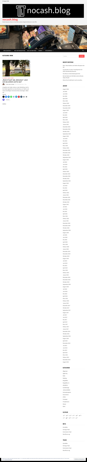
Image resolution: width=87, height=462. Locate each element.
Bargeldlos (65, 380)
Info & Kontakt (7, 50)
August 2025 (66, 110)
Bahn (64, 376)
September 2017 (67, 310)
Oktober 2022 (66, 178)
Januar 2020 (66, 249)
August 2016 (66, 338)
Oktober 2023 (66, 155)
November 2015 (66, 343)
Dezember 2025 (66, 105)
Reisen (9, 78)
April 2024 (65, 143)
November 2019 (66, 254)
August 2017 (66, 312)
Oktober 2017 (66, 308)
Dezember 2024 (66, 127)
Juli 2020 (65, 235)
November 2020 (66, 225)
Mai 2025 (65, 115)
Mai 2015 (65, 350)
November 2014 (66, 359)
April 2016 (65, 341)
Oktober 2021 (66, 202)
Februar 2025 (66, 122)
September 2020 (67, 230)
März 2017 (65, 324)
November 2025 (66, 108)
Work (12, 78)
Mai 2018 (65, 294)
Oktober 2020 (66, 228)
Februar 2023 (66, 171)
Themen (40, 50)
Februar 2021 (66, 218)
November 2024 (66, 129)
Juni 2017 (65, 317)
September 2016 (67, 336)
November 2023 (66, 152)
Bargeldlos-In (66, 383)
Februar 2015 (66, 357)
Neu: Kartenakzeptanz (19, 50)
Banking (65, 378)
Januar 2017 (66, 329)
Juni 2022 (65, 185)
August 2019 (66, 258)
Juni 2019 (65, 263)
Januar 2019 (66, 275)
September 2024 (67, 134)
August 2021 (66, 204)
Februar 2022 (66, 192)
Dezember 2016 (66, 331)
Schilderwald (48, 50)
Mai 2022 (65, 188)
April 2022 (65, 190)
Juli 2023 (65, 162)
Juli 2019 (65, 261)
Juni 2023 (65, 164)
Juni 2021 (65, 209)
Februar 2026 (66, 103)
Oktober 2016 (66, 333)
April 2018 (65, 296)
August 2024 (66, 136)
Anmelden (65, 427)
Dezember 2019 (66, 251)
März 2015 (65, 355)
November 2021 (66, 199)
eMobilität (65, 385)
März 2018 (65, 298)
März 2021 (65, 216)
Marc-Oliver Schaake (10, 84)
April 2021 (65, 214)
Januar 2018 (66, 303)
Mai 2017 (65, 319)
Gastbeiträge (66, 387)
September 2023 (67, 157)
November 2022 (66, 176)
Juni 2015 (65, 348)
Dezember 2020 (66, 223)
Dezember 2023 (66, 150)
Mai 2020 (65, 239)
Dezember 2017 (66, 305)
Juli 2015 (65, 345)
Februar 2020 (66, 246)
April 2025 (65, 117)
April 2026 (65, 98)
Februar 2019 (66, 272)
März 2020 (65, 244)
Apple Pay (65, 373)
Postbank (65, 399)
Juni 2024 (65, 138)
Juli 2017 (65, 315)
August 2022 (66, 183)
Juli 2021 (65, 206)
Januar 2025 (66, 124)
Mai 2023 (65, 166)
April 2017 (65, 322)
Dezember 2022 (66, 174)
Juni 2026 (65, 94)
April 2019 (65, 268)
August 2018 (66, 286)
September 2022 (67, 181)
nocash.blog (10, 19)
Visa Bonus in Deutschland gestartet (71, 73)
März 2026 (65, 101)
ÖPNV (64, 397)
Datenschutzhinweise (8, 459)
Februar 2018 (66, 301)
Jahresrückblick (66, 390)
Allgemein (4, 78)
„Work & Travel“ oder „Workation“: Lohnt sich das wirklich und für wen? (15, 81)
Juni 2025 (65, 112)
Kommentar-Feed (67, 432)
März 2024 (65, 145)
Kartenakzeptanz (67, 392)
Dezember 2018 (66, 277)
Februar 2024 (66, 148)
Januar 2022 (66, 195)
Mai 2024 (65, 141)
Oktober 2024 (66, 131)
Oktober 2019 (66, 256)
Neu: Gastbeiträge (31, 50)
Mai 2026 (65, 96)
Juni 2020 (65, 237)
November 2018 (66, 279)
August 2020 (66, 232)
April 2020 (65, 242)
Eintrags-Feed (66, 429)
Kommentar (66, 394)
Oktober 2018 (66, 282)
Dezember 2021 (66, 197)
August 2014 (66, 362)
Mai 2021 (65, 211)
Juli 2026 (65, 91)
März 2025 (65, 119)
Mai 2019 (65, 265)
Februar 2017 (66, 326)
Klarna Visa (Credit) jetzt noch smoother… (73, 80)
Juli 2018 (65, 289)
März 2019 (65, 270)
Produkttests (66, 401)
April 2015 (65, 352)
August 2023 (66, 159)
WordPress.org (66, 434)
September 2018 (67, 284)
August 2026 (66, 89)
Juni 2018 (65, 291)
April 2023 (65, 169)
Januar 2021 (66, 221)
